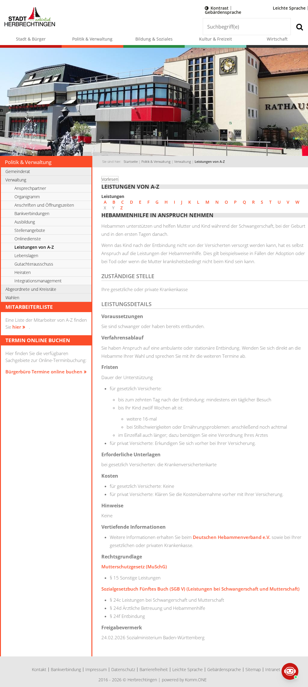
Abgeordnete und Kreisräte (30, 289)
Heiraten (22, 272)
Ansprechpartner (30, 188)
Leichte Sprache (289, 8)
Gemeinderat (17, 171)
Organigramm (27, 196)
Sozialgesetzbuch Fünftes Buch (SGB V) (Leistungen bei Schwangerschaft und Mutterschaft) (200, 589)
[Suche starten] (299, 26)
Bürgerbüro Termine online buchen (43, 372)
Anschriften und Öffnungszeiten (44, 205)
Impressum (96, 669)
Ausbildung (24, 222)
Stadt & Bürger (31, 39)
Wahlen (12, 297)
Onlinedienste (27, 239)
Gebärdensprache (223, 12)
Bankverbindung (66, 669)
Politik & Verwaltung (92, 39)
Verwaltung (182, 162)
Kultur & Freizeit (215, 39)
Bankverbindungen (31, 213)
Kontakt (39, 669)
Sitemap (253, 669)
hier (16, 327)
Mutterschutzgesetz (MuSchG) (134, 567)
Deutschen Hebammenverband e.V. (231, 537)
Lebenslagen (26, 255)
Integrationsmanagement (38, 281)
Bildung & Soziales (154, 39)
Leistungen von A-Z (210, 162)
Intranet (272, 669)
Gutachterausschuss (33, 264)
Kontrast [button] (220, 8)
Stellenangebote (29, 230)
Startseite (131, 162)
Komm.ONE (196, 679)
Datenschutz (123, 669)
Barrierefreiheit (154, 669)
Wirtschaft (277, 39)
